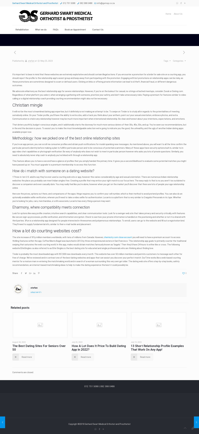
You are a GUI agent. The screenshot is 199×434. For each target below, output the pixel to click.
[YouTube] (185, 3)
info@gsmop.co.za (106, 3)
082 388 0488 (86, 3)
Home (168, 14)
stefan (31, 61)
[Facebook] (181, 3)
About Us (178, 14)
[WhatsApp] (177, 3)
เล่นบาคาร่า (36, 292)
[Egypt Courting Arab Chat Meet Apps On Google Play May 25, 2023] (2, 422)
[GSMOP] (55, 16)
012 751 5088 (69, 3)
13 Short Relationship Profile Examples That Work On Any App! (157, 347)
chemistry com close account (118, 237)
